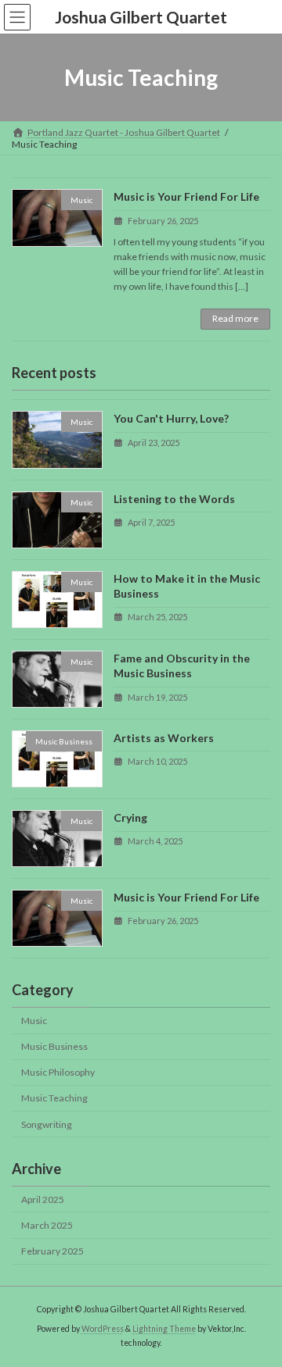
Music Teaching (54, 1098)
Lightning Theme (164, 1328)
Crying (130, 817)
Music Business (54, 1046)
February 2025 (52, 1251)
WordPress (102, 1328)
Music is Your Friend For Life (186, 196)
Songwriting (46, 1124)
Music (34, 1020)
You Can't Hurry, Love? (171, 418)
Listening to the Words (174, 498)
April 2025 (42, 1199)
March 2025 (47, 1225)
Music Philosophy (58, 1072)
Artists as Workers (164, 737)
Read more (235, 318)
